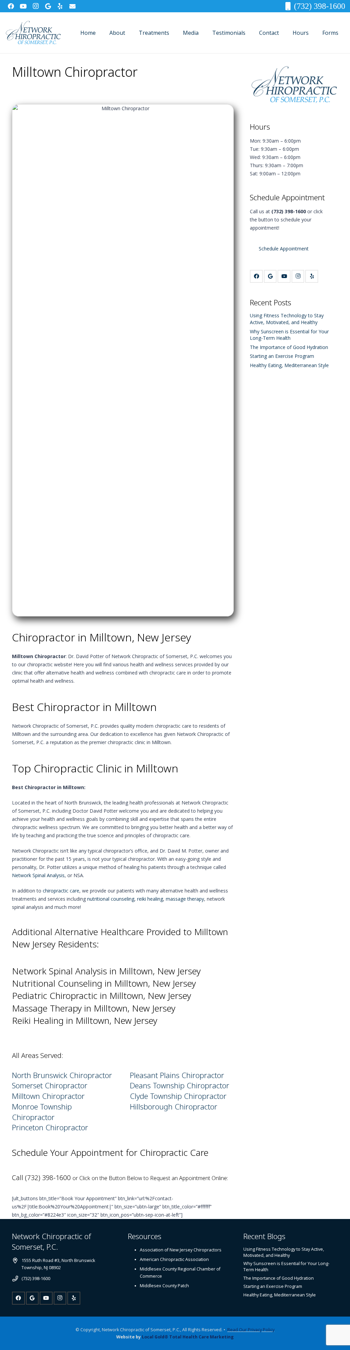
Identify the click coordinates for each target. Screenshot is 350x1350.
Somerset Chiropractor (50, 1085)
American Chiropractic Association (174, 1259)
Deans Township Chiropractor (179, 1085)
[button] (130, 32)
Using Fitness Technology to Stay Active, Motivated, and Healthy (287, 318)
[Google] (48, 6)
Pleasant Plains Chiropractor (177, 1075)
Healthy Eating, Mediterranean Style (289, 365)
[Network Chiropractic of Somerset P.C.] (33, 33)
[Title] (72, 6)
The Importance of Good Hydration (289, 347)
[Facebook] (11, 6)
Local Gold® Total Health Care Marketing (188, 1337)
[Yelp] (60, 6)
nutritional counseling (110, 899)
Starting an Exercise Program (282, 356)
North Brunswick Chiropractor (62, 1075)
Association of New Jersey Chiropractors (180, 1250)
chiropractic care (61, 890)
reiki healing (150, 899)
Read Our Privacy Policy (250, 1330)
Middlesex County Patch (164, 1286)
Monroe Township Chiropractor (42, 1111)
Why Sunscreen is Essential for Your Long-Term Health (289, 335)
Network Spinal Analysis (38, 875)
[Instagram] (35, 6)
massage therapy (185, 899)
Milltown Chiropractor (48, 1096)
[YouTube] (23, 6)
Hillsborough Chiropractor (173, 1106)
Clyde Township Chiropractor (178, 1096)
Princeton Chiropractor (51, 1127)
